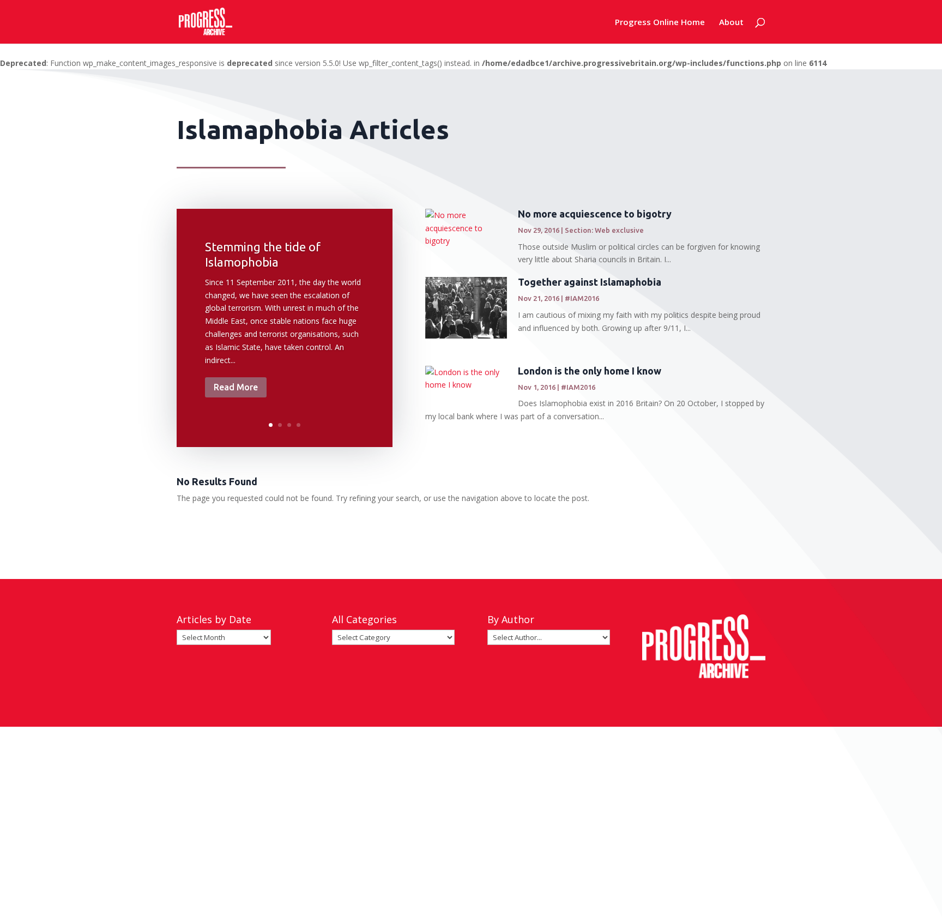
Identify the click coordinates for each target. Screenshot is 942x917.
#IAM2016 (582, 298)
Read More (236, 387)
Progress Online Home (660, 22)
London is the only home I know (589, 370)
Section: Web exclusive (604, 230)
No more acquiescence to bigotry (595, 213)
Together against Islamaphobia (589, 281)
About (731, 22)
